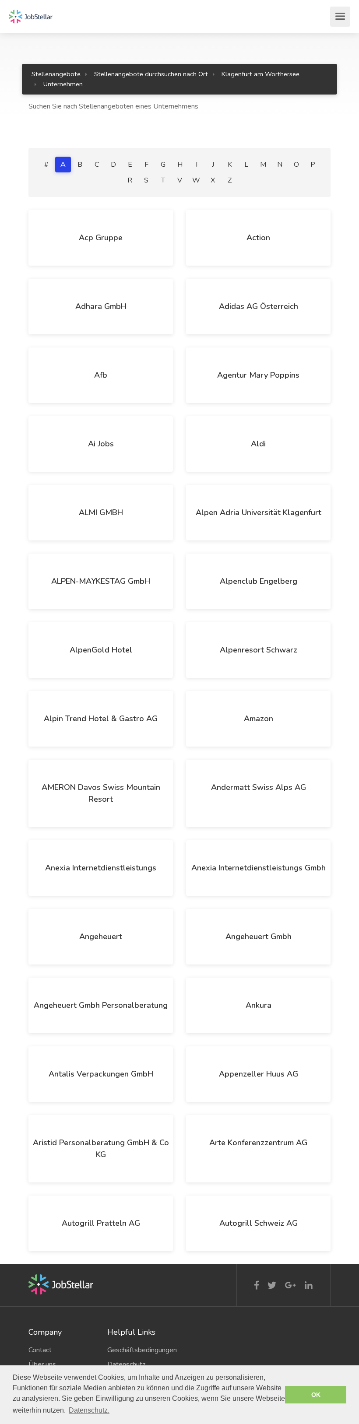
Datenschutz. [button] (89, 1410)
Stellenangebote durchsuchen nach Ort (151, 74)
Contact (40, 1350)
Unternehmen (63, 84)
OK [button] (315, 1394)
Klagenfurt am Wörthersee (260, 74)
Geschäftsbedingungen (140, 1350)
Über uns (42, 1364)
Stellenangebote (56, 74)
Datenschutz (126, 1364)
